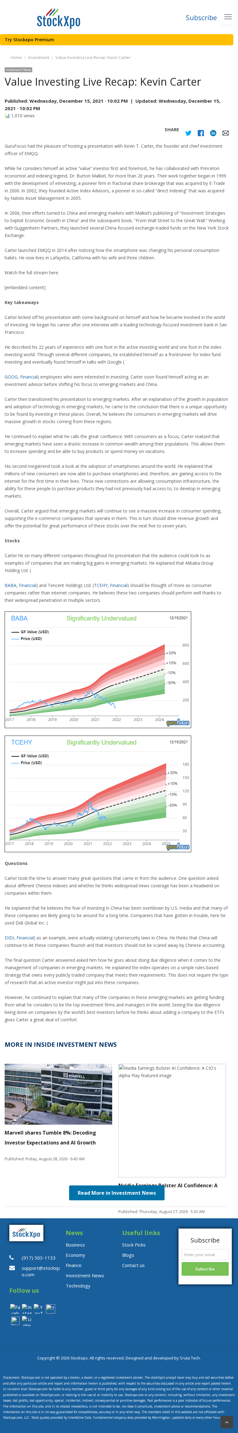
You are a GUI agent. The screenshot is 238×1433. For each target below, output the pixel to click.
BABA (10, 585)
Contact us (133, 1265)
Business (75, 1245)
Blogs (128, 1255)
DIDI (9, 938)
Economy (75, 1255)
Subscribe (201, 17)
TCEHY (101, 585)
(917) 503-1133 (39, 1258)
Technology (78, 1286)
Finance (74, 1265)
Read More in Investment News (117, 1192)
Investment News (18, 70)
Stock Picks (134, 1245)
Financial (28, 377)
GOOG (11, 377)
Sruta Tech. (190, 1358)
